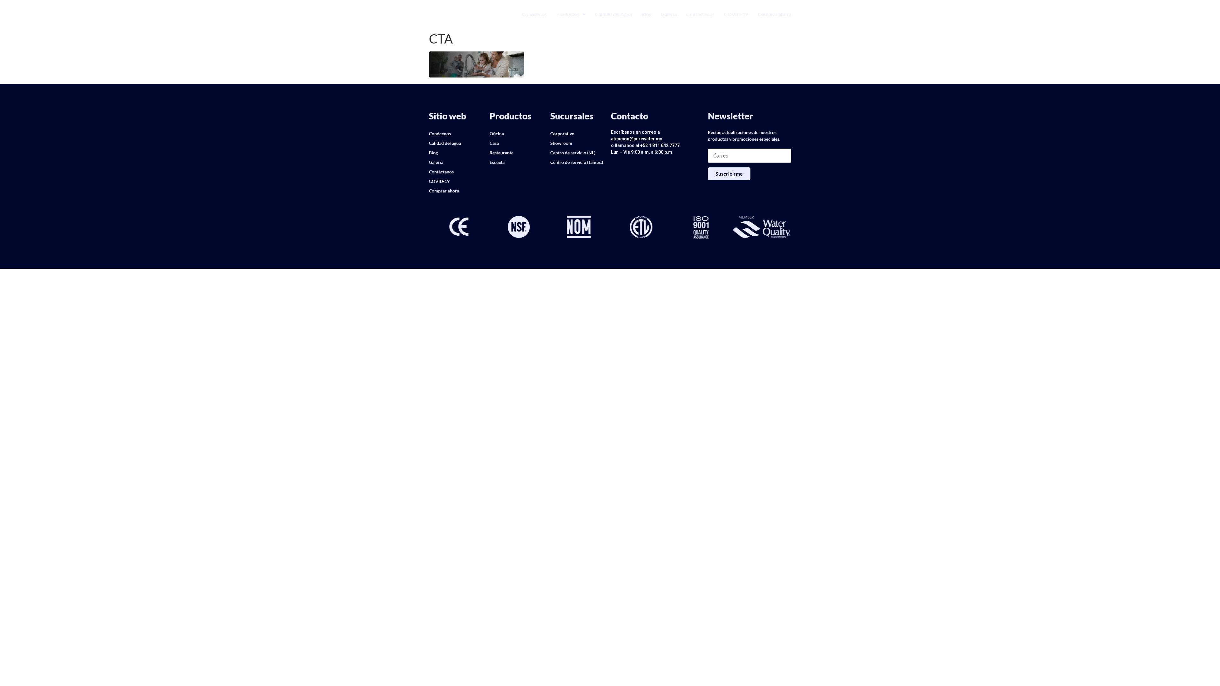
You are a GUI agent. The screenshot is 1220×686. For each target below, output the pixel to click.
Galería (669, 14)
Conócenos (440, 133)
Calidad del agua (445, 143)
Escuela (497, 162)
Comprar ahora (774, 14)
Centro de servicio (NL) (572, 152)
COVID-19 (736, 14)
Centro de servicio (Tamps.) (576, 162)
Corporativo (562, 133)
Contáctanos (700, 14)
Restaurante (501, 152)
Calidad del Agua (613, 14)
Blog (646, 14)
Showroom (561, 143)
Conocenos (534, 14)
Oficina (497, 133)
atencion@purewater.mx (636, 138)
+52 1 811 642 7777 (660, 145)
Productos (567, 14)
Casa (494, 143)
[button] (433, 227)
